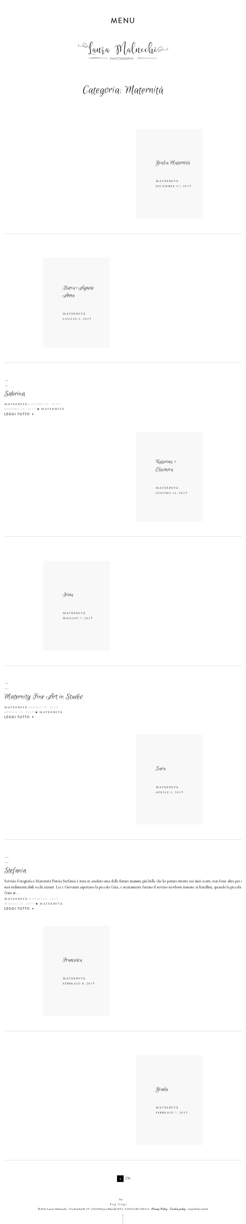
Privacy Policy (159, 1209)
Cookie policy (178, 1209)
